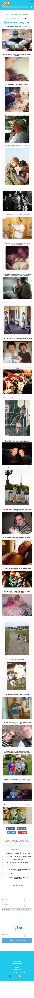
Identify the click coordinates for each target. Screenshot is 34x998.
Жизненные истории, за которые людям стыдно (18, 856)
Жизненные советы (17, 866)
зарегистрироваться (19, 841)
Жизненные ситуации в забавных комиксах (18, 853)
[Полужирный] (2, 910)
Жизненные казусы (17, 859)
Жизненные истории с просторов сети (17, 863)
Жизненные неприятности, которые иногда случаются (18, 870)
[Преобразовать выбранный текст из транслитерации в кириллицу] (26, 910)
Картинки (10, 19)
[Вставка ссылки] (17, 910)
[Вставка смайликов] (15, 910)
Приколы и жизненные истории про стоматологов (18, 878)
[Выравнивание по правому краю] (13, 910)
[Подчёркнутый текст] (6, 910)
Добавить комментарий (17, 941)
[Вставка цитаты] (25, 910)
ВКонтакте (14, 976)
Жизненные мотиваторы (18, 874)
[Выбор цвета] (21, 910)
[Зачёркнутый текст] (8, 910)
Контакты (17, 967)
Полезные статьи (17, 969)
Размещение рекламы (17, 963)
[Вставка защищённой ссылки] (19, 910)
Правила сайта (17, 961)
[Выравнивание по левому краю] (10, 910)
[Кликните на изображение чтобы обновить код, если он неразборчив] (19, 931)
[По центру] (12, 910)
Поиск (17, 965)
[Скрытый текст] (23, 910)
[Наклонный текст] (4, 910)
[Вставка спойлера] (28, 910)
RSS (22, 976)
